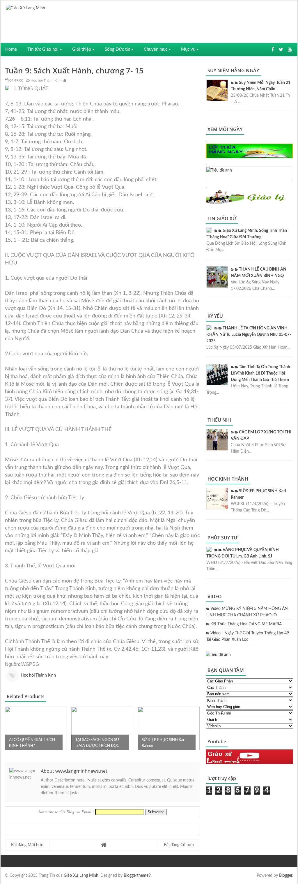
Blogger (285, 876)
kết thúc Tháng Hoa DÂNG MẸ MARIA (246, 624)
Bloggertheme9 (137, 876)
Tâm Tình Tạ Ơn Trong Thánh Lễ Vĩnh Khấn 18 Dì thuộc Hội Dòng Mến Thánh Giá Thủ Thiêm (260, 373)
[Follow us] (281, 49)
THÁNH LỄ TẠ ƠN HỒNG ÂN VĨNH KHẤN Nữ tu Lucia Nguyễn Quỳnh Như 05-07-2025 (248, 334)
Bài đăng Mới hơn (27, 845)
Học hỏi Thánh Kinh (46, 80)
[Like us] (273, 49)
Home (11, 49)
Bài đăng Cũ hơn (179, 845)
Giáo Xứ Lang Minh (81, 876)
